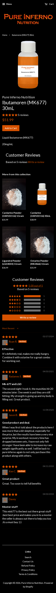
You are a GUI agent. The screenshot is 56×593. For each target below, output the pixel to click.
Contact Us (28, 561)
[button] (10, 115)
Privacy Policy (28, 570)
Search (28, 557)
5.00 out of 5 (36, 285)
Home (4, 35)
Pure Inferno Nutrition (32, 583)
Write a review (36, 162)
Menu (9, 4)
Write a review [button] (28, 317)
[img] (9, 336)
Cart (51, 4)
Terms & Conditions (28, 574)
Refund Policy (28, 565)
